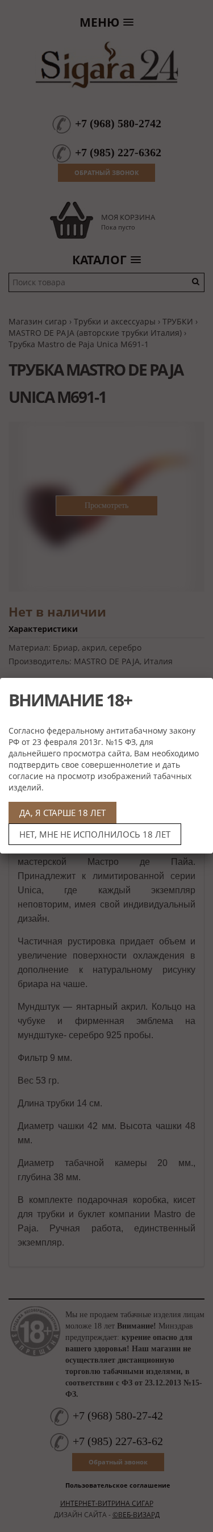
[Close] (200, 691)
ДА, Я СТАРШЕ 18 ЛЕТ (62, 812)
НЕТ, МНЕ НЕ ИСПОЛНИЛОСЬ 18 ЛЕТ (94, 834)
